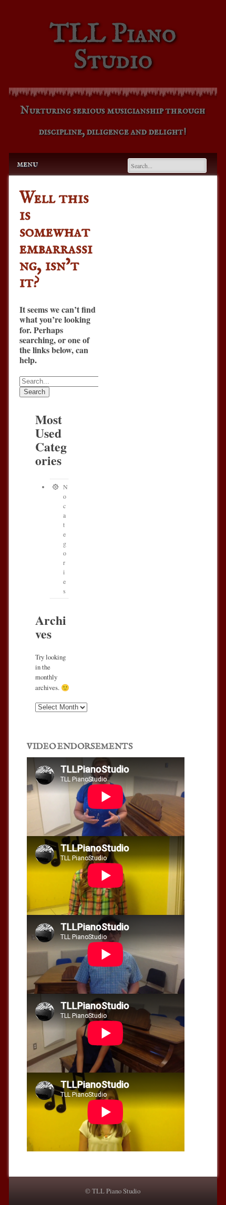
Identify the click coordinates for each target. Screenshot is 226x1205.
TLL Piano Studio (113, 47)
